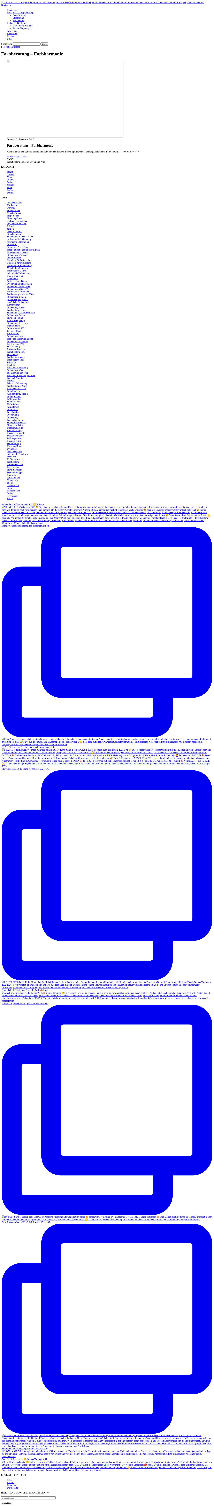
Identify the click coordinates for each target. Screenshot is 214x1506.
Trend (9, 488)
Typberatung (13, 414)
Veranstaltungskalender (17, 252)
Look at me (12, 10)
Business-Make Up (16, 349)
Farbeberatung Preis (16, 352)
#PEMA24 (12, 244)
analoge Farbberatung (17, 221)
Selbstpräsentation (15, 435)
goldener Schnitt (14, 202)
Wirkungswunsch (15, 438)
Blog (9, 39)
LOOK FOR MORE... (17, 156)
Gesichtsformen (14, 213)
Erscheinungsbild (15, 428)
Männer (10, 174)
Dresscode (12, 449)
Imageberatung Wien (16, 344)
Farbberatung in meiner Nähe (20, 294)
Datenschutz (12, 1488)
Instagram (15, 47)
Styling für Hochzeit (16, 422)
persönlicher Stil (14, 451)
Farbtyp (10, 380)
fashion (10, 229)
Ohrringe (11, 208)
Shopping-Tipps (14, 218)
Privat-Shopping (14, 469)
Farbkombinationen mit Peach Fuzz (23, 250)
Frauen (10, 172)
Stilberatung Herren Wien (18, 286)
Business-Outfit (14, 441)
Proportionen (13, 215)
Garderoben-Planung (22, 25)
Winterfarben (13, 407)
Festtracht (11, 456)
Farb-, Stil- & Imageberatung (20, 12)
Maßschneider (13, 490)
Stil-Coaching (13, 346)
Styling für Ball (14, 396)
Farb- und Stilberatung (17, 367)
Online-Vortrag (14, 257)
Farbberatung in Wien (17, 386)
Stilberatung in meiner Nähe (20, 236)
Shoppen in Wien (15, 425)
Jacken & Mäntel (15, 331)
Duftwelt (11, 190)
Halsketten (12, 205)
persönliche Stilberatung (18, 302)
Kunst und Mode (15, 446)
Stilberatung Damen (16, 315)
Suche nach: (6, 44)
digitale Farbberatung (16, 223)
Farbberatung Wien (16, 357)
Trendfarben (12, 409)
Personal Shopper (15, 472)
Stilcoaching (12, 354)
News (9, 1480)
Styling (10, 182)
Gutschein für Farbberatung (19, 265)
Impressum (12, 1485)
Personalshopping (15, 420)
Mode (9, 177)
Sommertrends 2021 (16, 328)
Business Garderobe (16, 433)
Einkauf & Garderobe (17, 23)
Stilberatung (18, 18)
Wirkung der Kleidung (17, 394)
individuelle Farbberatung (19, 273)
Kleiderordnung (14, 430)
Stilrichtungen (13, 391)
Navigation (6, 5)
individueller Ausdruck (17, 454)
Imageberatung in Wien (17, 373)
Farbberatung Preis (15, 359)
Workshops (12, 31)
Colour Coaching (15, 276)
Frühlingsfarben (14, 399)
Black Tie (11, 365)
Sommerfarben (14, 401)
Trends (10, 179)
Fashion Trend (13, 325)
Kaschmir (11, 475)
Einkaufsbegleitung (16, 320)
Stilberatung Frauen (16, 307)
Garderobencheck (15, 464)
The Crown (12, 278)
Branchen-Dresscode (16, 388)
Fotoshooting (13, 412)
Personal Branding (15, 378)
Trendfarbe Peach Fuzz (17, 247)
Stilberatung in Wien (16, 297)
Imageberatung (19, 15)
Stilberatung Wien (15, 370)
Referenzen (12, 33)
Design (10, 192)
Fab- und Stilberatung (17, 383)
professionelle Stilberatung (19, 239)
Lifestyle (11, 226)
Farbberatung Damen (16, 270)
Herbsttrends (13, 333)
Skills (9, 187)
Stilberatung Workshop (17, 255)
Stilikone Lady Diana (17, 281)
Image (10, 483)
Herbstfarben (13, 404)
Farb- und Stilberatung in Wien (21, 375)
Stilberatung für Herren (17, 323)
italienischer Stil (14, 231)
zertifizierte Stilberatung (18, 242)
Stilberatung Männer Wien (19, 289)
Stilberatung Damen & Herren (21, 312)
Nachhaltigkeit (13, 477)
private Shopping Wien (17, 299)
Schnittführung (14, 443)
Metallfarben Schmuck (17, 268)
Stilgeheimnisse (14, 234)
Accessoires (12, 496)
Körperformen (13, 304)
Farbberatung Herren (16, 310)
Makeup (11, 185)
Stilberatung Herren (16, 336)
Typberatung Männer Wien (19, 284)
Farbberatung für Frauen (18, 291)
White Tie (11, 362)
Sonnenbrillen (13, 210)
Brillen (10, 498)
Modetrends (12, 480)
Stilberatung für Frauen (17, 341)
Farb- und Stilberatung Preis (20, 339)
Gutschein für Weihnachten (19, 260)
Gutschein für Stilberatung (19, 263)
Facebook (5, 47)
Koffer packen (13, 459)
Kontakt (10, 36)
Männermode (13, 485)
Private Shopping (21, 28)
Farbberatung (19, 20)
